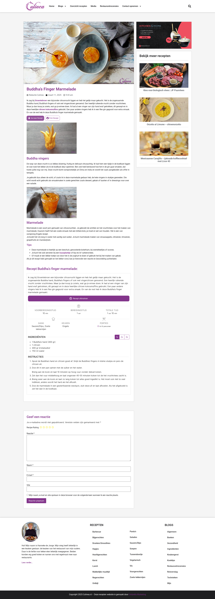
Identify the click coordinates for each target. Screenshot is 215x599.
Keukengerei (173, 554)
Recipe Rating (33, 428)
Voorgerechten (136, 571)
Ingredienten (173, 549)
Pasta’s (133, 531)
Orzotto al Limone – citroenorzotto (164, 124)
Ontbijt (95, 583)
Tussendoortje (136, 554)
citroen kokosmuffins (48, 109)
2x (122, 337)
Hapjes (95, 549)
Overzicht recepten (78, 6)
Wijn (169, 583)
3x (127, 337)
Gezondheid (172, 543)
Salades (133, 537)
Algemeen (171, 532)
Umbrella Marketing (137, 594)
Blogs (60, 6)
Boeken (170, 537)
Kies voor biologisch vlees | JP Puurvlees (163, 90)
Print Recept (53, 118)
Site (28, 485)
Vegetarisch (135, 560)
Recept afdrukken (80, 298)
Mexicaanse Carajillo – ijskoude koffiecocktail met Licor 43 (164, 160)
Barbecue (96, 532)
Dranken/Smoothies (101, 543)
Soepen (133, 548)
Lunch (95, 566)
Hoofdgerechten (99, 554)
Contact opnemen (130, 6)
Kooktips (171, 560)
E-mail (30, 475)
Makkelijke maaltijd (101, 572)
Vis (131, 566)
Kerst (94, 560)
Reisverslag (172, 572)
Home (51, 6)
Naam (30, 465)
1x (117, 337)
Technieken (172, 577)
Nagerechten (98, 577)
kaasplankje (65, 253)
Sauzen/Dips (135, 543)
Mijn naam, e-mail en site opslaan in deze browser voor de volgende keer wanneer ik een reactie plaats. (73, 495)
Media (93, 6)
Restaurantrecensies (109, 6)
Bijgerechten (98, 537)
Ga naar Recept (36, 118)
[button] (189, 6)
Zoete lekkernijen (137, 577)
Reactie (30, 434)
